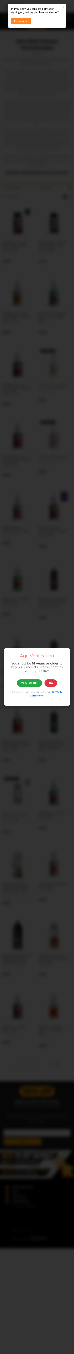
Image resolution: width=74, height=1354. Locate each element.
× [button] (63, 7)
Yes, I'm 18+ (29, 683)
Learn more (21, 21)
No (51, 683)
